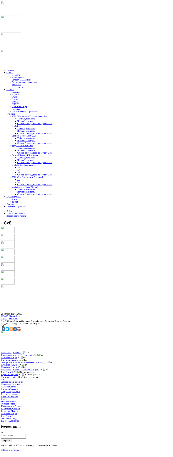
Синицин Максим (9, 360)
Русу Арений (26, 355)
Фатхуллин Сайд (8, 377)
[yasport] (10, 14)
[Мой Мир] (15, 329)
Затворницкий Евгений (12, 362)
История (10, 204)
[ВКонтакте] (3, 329)
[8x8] (8, 225)
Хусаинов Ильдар (9, 365)
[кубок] (8, 269)
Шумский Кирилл (9, 374)
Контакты (16, 84)
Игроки (15, 94)
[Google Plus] (19, 329)
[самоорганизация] (11, 48)
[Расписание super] (8, 276)
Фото (14, 199)
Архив (15, 99)
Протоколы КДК (19, 106)
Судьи (15, 97)
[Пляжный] (8, 262)
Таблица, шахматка (26, 119)
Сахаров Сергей (8, 387)
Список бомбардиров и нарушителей (34, 123)
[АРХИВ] (8, 254)
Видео (15, 201)
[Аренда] (11, 65)
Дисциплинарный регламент (25, 82)
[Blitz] (8, 240)
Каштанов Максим (9, 411)
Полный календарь (26, 121)
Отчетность (17, 87)
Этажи (4, 319)
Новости (16, 75)
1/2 (18, 172)
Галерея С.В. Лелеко (21, 80)
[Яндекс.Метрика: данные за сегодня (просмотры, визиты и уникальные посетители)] (10, 450)
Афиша (15, 102)
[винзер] (11, 32)
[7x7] (8, 232)
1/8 (18, 167)
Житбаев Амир (8, 404)
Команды (16, 92)
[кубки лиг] (8, 247)
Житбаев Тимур (8, 401)
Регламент (16, 109)
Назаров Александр (10, 355)
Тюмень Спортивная (16, 206)
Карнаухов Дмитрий (10, 408)
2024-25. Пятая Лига (10, 316)
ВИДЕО (15, 104)
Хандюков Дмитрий (10, 391)
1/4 (18, 170)
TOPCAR (13, 319)
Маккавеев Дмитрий (10, 352)
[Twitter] (7, 329)
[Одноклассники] (11, 329)
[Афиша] (8, 284)
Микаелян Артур (9, 357)
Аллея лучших (18, 77)
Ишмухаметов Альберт (11, 406)
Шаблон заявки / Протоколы (25, 111)
